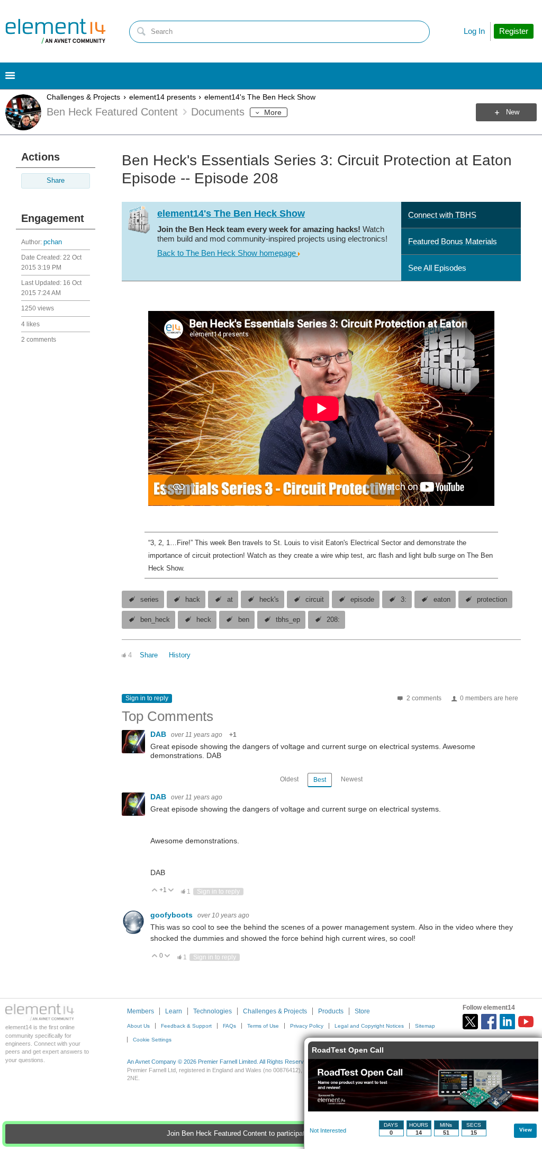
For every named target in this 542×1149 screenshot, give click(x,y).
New (512, 112)
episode (362, 599)
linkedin (507, 1021)
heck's (269, 599)
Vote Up (154, 890)
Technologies (212, 1011)
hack (192, 599)
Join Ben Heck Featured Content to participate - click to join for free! (271, 1133)
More (273, 112)
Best (319, 779)
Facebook (488, 1021)
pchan (52, 242)
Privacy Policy (306, 1026)
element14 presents (162, 97)
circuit (314, 599)
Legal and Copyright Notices (369, 1026)
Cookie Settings (152, 1040)
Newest (352, 779)
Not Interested (328, 1130)
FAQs (229, 1026)
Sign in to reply (146, 698)
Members (140, 1011)
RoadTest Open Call (348, 1050)
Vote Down (171, 890)
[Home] (55, 31)
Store (362, 1011)
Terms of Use (263, 1026)
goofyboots (172, 915)
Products (331, 1011)
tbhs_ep (288, 620)
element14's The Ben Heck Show (259, 97)
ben (243, 620)
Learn (173, 1011)
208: (333, 620)
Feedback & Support (186, 1026)
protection (492, 599)
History (180, 655)
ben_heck (155, 620)
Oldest (289, 779)
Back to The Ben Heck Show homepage (227, 252)
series (149, 599)
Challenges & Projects (83, 97)
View (525, 1130)
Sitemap (425, 1026)
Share (56, 180)
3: (403, 599)
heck (203, 620)
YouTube (526, 1021)
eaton (441, 599)
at (230, 599)
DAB (159, 734)
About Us (138, 1026)
